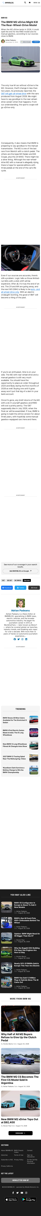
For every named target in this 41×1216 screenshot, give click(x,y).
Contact (29, 1150)
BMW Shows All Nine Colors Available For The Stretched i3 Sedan (15, 720)
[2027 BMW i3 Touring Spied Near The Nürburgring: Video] (33, 754)
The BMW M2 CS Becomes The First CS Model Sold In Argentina (20, 1080)
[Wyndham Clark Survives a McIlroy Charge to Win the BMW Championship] (33, 767)
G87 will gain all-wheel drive (13, 93)
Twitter (21, 588)
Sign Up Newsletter (31, 1156)
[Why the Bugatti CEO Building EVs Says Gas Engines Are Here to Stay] (6, 948)
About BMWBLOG (7, 1150)
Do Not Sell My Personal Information (32, 1161)
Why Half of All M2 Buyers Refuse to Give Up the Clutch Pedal (18, 1037)
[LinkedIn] (26, 639)
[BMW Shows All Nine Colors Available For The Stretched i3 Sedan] (33, 717)
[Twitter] (18, 639)
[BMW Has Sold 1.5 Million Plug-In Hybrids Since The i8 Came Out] (6, 978)
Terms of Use (18, 1155)
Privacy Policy (18, 1160)
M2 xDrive (18, 580)
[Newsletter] (30, 3)
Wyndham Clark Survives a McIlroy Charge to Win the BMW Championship (13, 770)
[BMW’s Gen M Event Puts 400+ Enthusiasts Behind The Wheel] (6, 918)
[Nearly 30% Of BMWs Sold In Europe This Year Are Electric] (6, 963)
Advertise (4, 1155)
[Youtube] (23, 1193)
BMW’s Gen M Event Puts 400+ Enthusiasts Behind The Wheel (27, 920)
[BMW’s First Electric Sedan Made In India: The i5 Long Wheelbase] (33, 729)
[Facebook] (14, 639)
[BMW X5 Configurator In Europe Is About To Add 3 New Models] (6, 903)
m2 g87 (9, 580)
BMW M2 (4, 18)
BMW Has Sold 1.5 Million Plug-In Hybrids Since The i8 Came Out (26, 980)
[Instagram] (22, 639)
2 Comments (36, 41)
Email (35, 588)
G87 (3, 580)
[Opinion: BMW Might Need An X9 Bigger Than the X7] (6, 934)
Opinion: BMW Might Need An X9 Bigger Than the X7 (27, 935)
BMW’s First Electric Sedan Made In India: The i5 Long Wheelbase (13, 732)
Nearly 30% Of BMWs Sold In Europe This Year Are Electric (26, 964)
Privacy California (7, 1166)
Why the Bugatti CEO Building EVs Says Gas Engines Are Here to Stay (27, 950)
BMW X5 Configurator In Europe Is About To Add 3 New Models (25, 905)
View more (20, 1133)
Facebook (8, 588)
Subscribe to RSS (7, 1160)
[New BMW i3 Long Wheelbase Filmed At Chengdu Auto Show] (33, 742)
